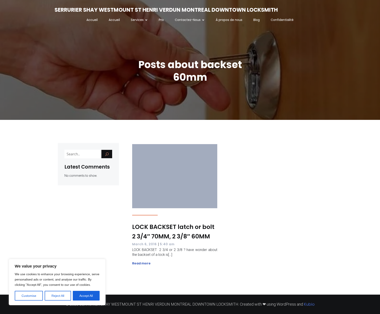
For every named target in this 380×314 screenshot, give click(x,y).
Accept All (86, 295)
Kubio (309, 304)
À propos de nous (229, 20)
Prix (161, 20)
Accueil (92, 20)
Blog (256, 20)
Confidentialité (282, 20)
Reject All (57, 295)
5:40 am (167, 244)
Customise (29, 295)
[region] (57, 282)
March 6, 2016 (144, 244)
